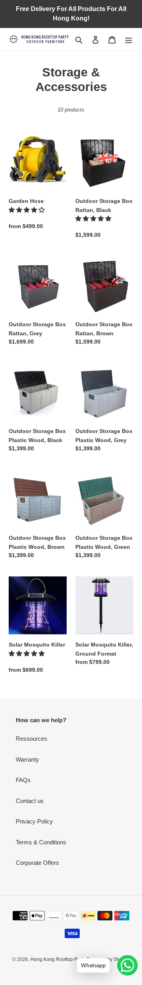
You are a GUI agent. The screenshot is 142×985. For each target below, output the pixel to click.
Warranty (27, 759)
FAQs (23, 780)
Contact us (30, 800)
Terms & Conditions (41, 842)
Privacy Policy (34, 821)
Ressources (31, 738)
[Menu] (128, 39)
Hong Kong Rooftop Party (57, 959)
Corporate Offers (37, 862)
